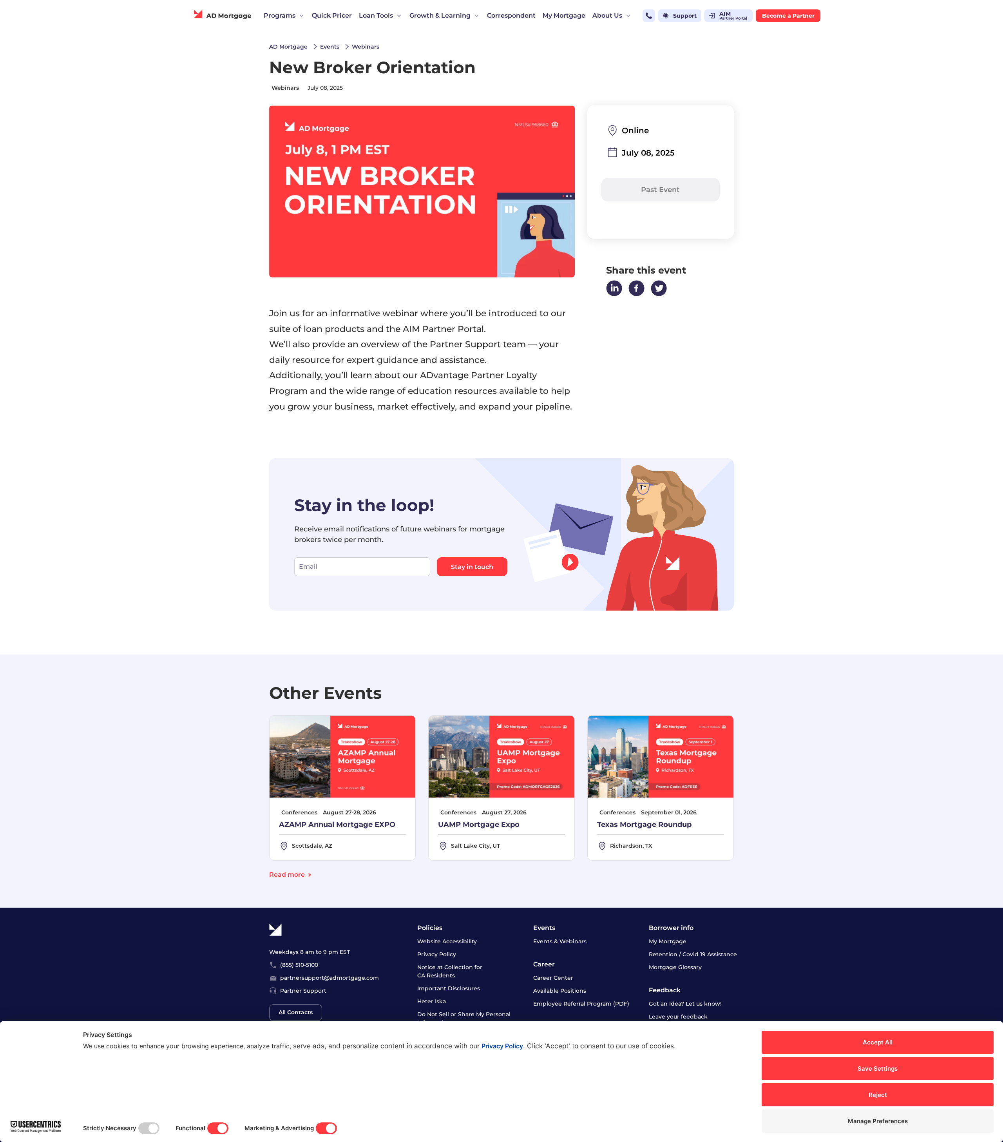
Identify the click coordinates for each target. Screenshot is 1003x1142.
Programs (279, 15)
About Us (607, 15)
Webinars (285, 87)
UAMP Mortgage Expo (479, 824)
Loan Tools (376, 15)
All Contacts (296, 1012)
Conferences (299, 812)
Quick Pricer (332, 15)
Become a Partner (788, 16)
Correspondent (511, 15)
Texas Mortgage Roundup (644, 824)
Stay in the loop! (364, 504)
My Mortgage (564, 15)
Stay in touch (472, 567)
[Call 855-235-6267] (649, 15)
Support (685, 16)
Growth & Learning (440, 15)
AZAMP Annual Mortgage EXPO (337, 824)
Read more (287, 874)
